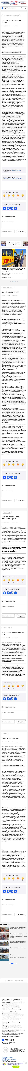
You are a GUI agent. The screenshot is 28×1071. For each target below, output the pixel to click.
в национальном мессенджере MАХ (12, 178)
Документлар (9, 980)
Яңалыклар (6, 512)
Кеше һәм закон (8, 287)
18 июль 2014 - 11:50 (6, 295)
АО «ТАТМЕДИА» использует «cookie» (9, 1060)
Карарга (15, 1066)
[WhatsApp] (15, 208)
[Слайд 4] (15, 281)
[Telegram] (11, 208)
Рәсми (5, 733)
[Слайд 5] (17, 281)
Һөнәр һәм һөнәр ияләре (11, 15)
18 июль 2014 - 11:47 (6, 522)
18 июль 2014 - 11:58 (6, 25)
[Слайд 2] (12, 281)
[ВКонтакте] (4, 208)
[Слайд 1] (10, 281)
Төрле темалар (19, 980)
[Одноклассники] (8, 208)
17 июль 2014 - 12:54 (6, 741)
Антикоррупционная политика (7, 1058)
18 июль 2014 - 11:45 (6, 637)
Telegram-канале (16, 170)
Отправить (21, 231)
